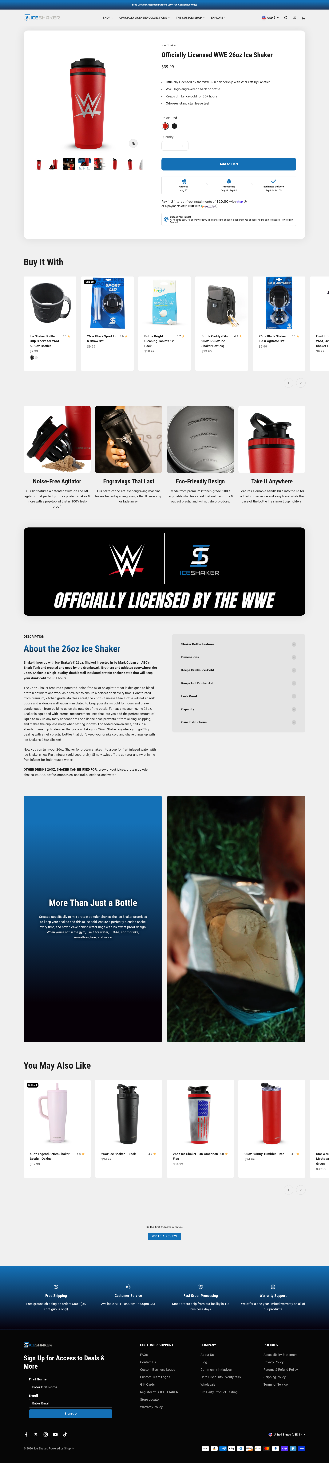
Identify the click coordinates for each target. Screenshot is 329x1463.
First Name (37, 1379)
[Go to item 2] (54, 164)
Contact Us (148, 1362)
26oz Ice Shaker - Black (118, 1154)
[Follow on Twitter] (35, 1434)
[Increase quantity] (182, 145)
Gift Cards (147, 1384)
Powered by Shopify (61, 1448)
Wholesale (207, 1384)
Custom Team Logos (155, 1377)
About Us (207, 1355)
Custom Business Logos (157, 1369)
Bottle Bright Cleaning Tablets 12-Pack (159, 341)
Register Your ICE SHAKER (159, 1392)
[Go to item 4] (84, 164)
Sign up (71, 1413)
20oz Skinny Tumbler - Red (264, 1154)
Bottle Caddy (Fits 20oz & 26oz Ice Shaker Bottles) (214, 341)
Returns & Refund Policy (281, 1369)
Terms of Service (276, 1384)
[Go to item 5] (100, 164)
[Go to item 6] (115, 164)
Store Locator (150, 1399)
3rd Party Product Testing (219, 1392)
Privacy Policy (273, 1362)
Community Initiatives (216, 1369)
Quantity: (167, 137)
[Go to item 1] (39, 164)
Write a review (164, 1236)
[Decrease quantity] (167, 145)
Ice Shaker (168, 45)
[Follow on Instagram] (45, 1434)
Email (33, 1395)
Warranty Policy (151, 1407)
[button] (228, 206)
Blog (203, 1362)
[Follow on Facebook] (26, 1434)
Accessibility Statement (281, 1355)
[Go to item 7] (130, 164)
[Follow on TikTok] (65, 1434)
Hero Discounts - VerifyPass (220, 1377)
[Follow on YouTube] (55, 1434)
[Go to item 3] (69, 164)
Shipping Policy (275, 1377)
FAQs (144, 1355)
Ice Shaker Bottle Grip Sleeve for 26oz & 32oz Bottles (45, 341)
